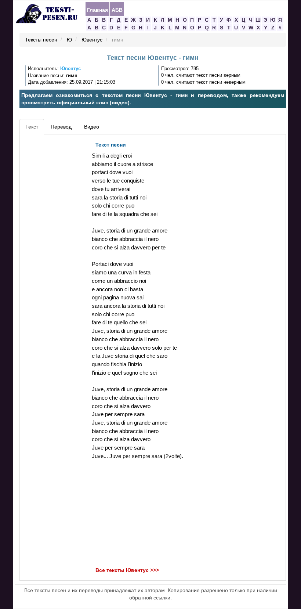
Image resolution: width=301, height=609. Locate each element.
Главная (97, 9)
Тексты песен (41, 40)
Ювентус (91, 40)
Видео (91, 127)
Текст (31, 127)
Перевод (61, 127)
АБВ (117, 9)
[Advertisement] (54, 248)
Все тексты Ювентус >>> (127, 570)
